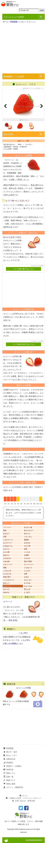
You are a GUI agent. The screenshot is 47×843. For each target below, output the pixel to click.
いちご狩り (23, 633)
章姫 (4, 530)
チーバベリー (29, 564)
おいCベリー (7, 543)
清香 (25, 549)
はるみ (26, 577)
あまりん (27, 533)
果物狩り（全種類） (14, 766)
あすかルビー (29, 530)
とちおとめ (7, 570)
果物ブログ (10, 780)
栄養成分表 (10, 759)
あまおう (6, 533)
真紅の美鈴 (28, 561)
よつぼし (27, 592)
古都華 (26, 555)
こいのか (27, 552)
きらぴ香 (6, 552)
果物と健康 (10, 783)
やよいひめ (28, 586)
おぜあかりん (8, 546)
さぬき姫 (6, 561)
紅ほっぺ (6, 583)
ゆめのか (6, 592)
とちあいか (28, 567)
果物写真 (11, 683)
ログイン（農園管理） (15, 787)
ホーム (5, 21)
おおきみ (27, 543)
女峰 (25, 574)
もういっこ (7, 586)
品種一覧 (9, 776)
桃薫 (4, 567)
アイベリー (7, 527)
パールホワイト (8, 580)
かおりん (6, 549)
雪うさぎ (27, 589)
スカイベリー (8, 564)
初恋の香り (7, 577)
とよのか (27, 570)
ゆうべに (6, 589)
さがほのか (7, 558)
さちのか (27, 558)
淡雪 (4, 536)
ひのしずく (28, 580)
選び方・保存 (11, 751)
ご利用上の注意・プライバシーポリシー (24, 798)
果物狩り (11, 628)
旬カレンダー (11, 755)
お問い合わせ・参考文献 (25, 800)
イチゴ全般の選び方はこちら (23, 269)
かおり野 (27, 546)
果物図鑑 (13, 21)
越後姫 (26, 539)
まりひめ (27, 583)
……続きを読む (11, 620)
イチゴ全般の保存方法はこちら (23, 344)
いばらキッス (8, 539)
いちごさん (28, 536)
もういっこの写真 (23, 687)
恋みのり (6, 555)
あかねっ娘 (28, 527)
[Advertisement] (23, 48)
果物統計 (9, 762)
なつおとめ (7, 574)
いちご (22, 21)
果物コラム (10, 773)
